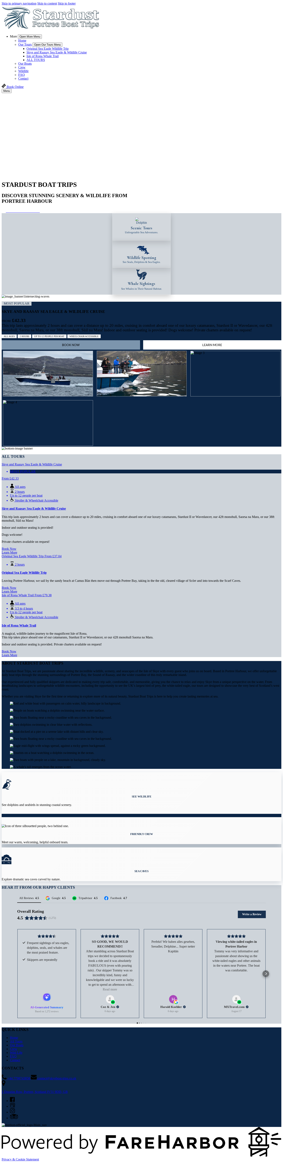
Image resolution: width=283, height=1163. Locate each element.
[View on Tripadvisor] (110, 999)
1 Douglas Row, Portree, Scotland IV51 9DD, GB (35, 1092)
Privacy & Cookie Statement (20, 1159)
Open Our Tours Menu (47, 44)
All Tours (16, 1041)
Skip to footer (67, 3)
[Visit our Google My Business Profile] (12, 1106)
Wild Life (16, 1052)
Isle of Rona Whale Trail (43, 56)
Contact (23, 78)
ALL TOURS (36, 60)
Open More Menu (29, 36)
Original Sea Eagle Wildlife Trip (48, 48)
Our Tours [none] (25, 44)
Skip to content (47, 3)
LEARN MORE (212, 345)
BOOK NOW (71, 345)
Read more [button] (110, 989)
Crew (21, 67)
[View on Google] (173, 999)
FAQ (21, 75)
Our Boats (25, 63)
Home (22, 40)
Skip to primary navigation (19, 3)
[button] (17, 973)
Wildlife (23, 71)
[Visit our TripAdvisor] (14, 1118)
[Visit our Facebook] (12, 1100)
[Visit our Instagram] (12, 1112)
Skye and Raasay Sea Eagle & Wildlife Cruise (57, 52)
